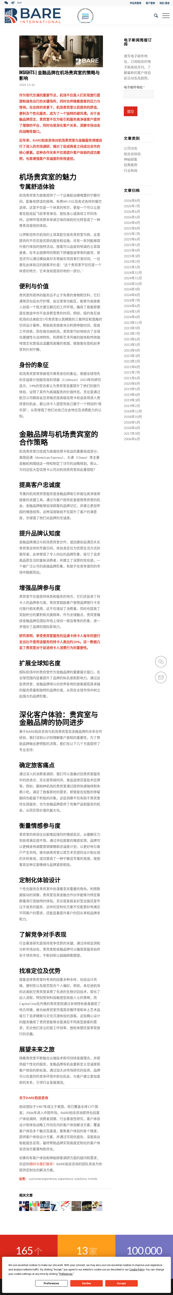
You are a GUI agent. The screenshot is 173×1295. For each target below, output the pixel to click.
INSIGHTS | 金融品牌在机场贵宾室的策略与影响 (59, 75)
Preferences (51, 1283)
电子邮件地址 (134, 87)
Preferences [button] (66, 1274)
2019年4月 (132, 395)
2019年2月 (132, 406)
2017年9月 (132, 433)
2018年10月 (133, 417)
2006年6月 (132, 439)
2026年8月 (132, 200)
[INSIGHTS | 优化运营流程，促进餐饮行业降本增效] (24, 1206)
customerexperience (43, 1179)
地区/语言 (164, 3)
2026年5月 (132, 217)
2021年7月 (132, 372)
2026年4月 (132, 223)
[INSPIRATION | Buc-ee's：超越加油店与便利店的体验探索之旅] (97, 1206)
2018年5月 (132, 422)
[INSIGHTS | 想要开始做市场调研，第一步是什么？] (56, 1206)
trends (92, 1179)
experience (65, 1179)
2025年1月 (132, 267)
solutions (80, 1179)
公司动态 (130, 148)
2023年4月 (132, 350)
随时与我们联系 (41, 1164)
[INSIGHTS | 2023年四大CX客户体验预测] (35, 1206)
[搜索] (154, 15)
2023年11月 (133, 322)
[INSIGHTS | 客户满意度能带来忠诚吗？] (66, 1206)
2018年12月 (133, 411)
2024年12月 (133, 272)
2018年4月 (132, 428)
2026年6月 (132, 211)
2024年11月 (133, 278)
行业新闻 (130, 170)
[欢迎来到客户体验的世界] (87, 1206)
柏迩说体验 (132, 154)
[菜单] (164, 15)
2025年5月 (132, 245)
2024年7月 (132, 300)
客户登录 (150, 3)
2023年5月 (132, 345)
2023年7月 (132, 333)
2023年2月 (132, 361)
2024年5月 (132, 311)
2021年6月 (132, 378)
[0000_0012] (61, 51)
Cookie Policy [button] (136, 1269)
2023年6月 (132, 339)
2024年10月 (133, 284)
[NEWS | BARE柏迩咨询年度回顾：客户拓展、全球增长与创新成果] (45, 1206)
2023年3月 (132, 356)
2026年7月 (132, 206)
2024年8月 (132, 295)
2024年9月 (132, 289)
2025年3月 (132, 256)
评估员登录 (135, 3)
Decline (86, 1283)
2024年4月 (132, 317)
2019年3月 (132, 400)
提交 (130, 111)
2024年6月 (132, 306)
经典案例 (130, 165)
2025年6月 (132, 239)
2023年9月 (132, 328)
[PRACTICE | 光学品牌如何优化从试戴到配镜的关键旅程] (76, 1206)
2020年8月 (132, 383)
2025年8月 (132, 228)
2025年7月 (132, 234)
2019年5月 (132, 389)
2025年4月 (132, 250)
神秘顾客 (130, 159)
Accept (121, 1283)
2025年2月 (132, 261)
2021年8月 (132, 367)
